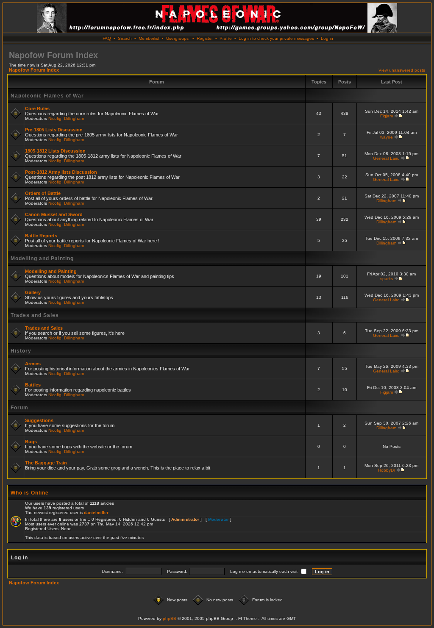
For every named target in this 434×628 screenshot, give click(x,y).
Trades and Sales (35, 315)
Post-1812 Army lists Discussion (61, 172)
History (21, 351)
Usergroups (177, 38)
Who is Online (30, 493)
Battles (33, 384)
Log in (327, 38)
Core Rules (37, 108)
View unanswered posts (401, 70)
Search (125, 38)
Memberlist (149, 38)
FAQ (107, 38)
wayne (386, 137)
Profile (226, 38)
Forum (19, 408)
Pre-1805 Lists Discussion (54, 129)
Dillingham (74, 118)
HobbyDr (386, 470)
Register (205, 38)
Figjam (386, 116)
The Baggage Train (46, 462)
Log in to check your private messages (276, 38)
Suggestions (39, 420)
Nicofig (54, 118)
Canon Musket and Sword (54, 214)
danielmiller (96, 512)
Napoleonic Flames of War (47, 96)
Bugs (31, 441)
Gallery (33, 292)
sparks (386, 278)
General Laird (386, 158)
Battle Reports (41, 235)
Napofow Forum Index (34, 69)
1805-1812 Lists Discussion (55, 150)
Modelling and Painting (42, 258)
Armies (33, 363)
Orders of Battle (43, 193)
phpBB (169, 618)
